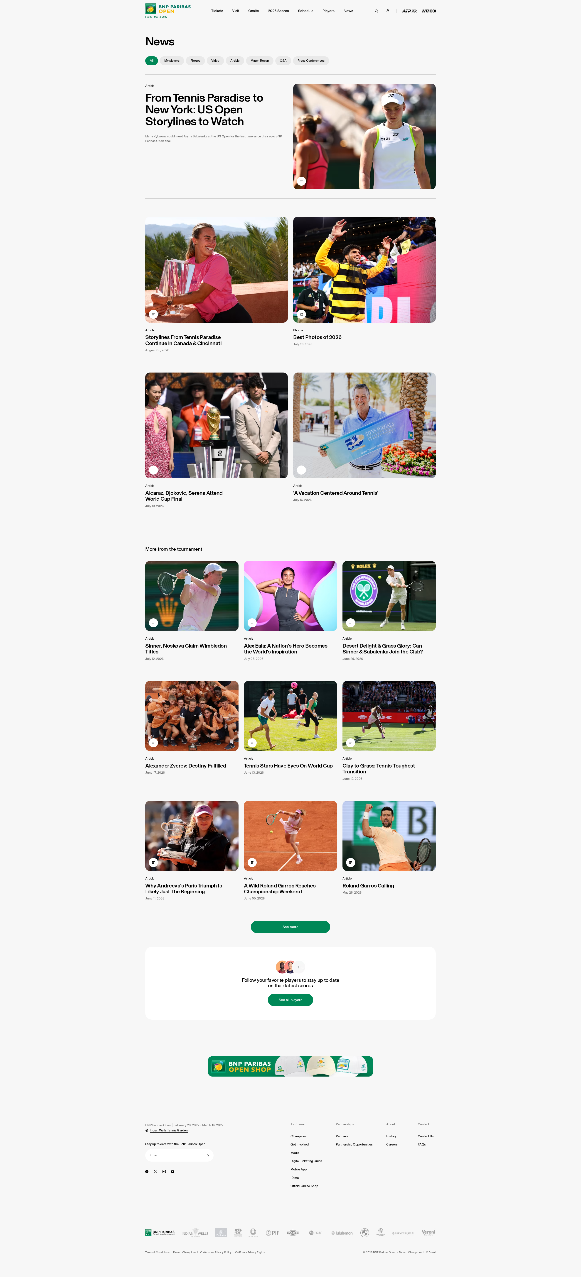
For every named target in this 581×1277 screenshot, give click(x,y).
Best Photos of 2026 (317, 337)
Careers (392, 1144)
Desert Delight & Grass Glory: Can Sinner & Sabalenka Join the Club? (382, 648)
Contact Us (426, 1136)
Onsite (253, 11)
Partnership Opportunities (354, 1144)
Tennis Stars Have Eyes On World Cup (288, 765)
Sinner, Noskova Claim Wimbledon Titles (186, 648)
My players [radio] (172, 61)
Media (294, 1153)
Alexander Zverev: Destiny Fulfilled (185, 765)
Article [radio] (235, 61)
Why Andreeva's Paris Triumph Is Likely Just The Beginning (183, 888)
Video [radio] (215, 61)
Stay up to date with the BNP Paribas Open (175, 1144)
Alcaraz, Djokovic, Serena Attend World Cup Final (184, 496)
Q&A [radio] (283, 61)
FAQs (422, 1144)
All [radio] (151, 61)
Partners (342, 1136)
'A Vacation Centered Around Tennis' (335, 493)
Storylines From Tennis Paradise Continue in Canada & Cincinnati (183, 340)
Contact (423, 1124)
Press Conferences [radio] (311, 61)
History (391, 1136)
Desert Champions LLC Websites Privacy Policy (202, 1252)
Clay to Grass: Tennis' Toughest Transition (378, 768)
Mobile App (298, 1169)
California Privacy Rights (250, 1252)
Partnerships (345, 1124)
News (348, 11)
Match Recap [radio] (260, 61)
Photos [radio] (195, 61)
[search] (376, 11)
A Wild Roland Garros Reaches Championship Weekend (280, 888)
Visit (235, 11)
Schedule (305, 11)
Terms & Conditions (157, 1252)
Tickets (217, 11)
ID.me (294, 1178)
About (390, 1124)
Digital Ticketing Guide (306, 1161)
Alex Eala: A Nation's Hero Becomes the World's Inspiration (285, 648)
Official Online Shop (304, 1186)
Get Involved (299, 1144)
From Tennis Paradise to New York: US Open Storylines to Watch (204, 109)
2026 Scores (278, 11)
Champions (298, 1136)
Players (329, 11)
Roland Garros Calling (368, 885)
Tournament (299, 1124)
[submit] (207, 1156)
